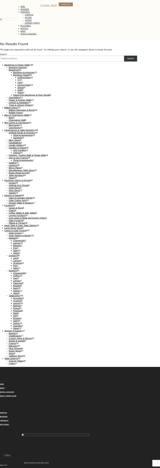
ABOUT (2, 388)
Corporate (25, 12)
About (23, 31)
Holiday (28, 17)
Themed (28, 20)
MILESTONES (4, 424)
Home (22, 6)
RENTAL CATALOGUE (7, 392)
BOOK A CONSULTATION (8, 396)
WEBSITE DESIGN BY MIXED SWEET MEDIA (36, 462)
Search (3, 54)
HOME (2, 384)
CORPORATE (4, 420)
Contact (65, 4)
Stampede (29, 14)
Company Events (32, 22)
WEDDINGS (4, 417)
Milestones (25, 25)
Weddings (24, 9)
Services (24, 28)
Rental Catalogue (28, 33)
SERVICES (3, 413)
